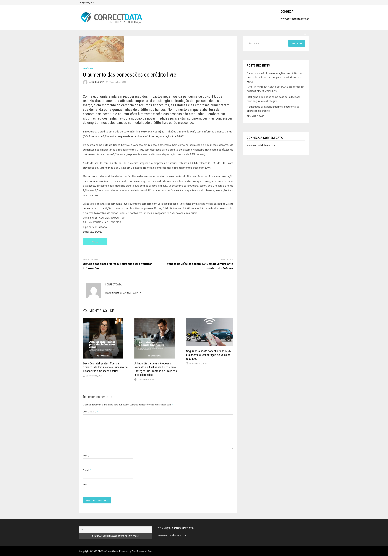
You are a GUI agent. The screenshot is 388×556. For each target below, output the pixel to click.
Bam (149, 551)
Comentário (90, 411)
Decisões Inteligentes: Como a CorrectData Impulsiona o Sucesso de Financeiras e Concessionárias (105, 367)
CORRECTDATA (97, 82)
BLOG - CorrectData (108, 551)
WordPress (137, 551)
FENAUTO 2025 (255, 116)
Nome (86, 455)
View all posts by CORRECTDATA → (123, 292)
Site (85, 484)
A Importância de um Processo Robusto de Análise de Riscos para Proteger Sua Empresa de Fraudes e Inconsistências (156, 369)
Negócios (88, 68)
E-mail (87, 470)
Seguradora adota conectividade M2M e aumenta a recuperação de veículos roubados (209, 354)
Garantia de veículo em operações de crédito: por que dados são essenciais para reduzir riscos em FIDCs (275, 77)
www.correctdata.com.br (295, 18)
